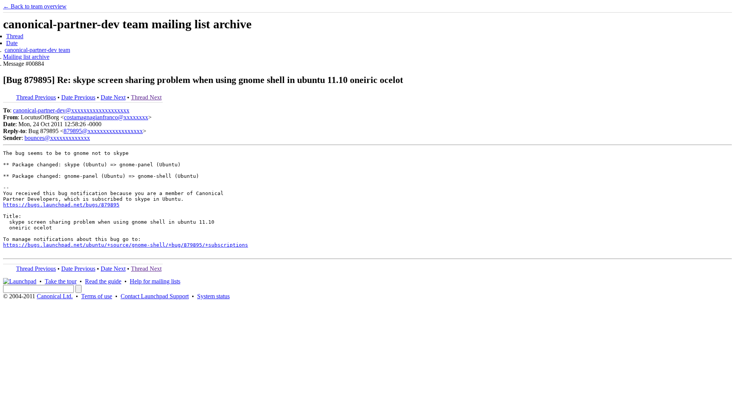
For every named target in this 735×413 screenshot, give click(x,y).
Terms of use (96, 296)
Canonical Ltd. (55, 296)
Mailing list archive (26, 57)
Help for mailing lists (155, 281)
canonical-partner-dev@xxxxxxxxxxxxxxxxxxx (71, 110)
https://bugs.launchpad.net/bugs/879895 (61, 205)
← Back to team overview (35, 6)
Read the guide (103, 281)
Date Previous (78, 97)
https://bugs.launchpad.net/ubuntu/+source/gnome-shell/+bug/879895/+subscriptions (125, 245)
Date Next (113, 97)
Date (12, 43)
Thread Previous (36, 97)
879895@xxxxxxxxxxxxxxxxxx (103, 131)
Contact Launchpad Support (155, 296)
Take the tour (61, 281)
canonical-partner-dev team (37, 50)
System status (213, 296)
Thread (14, 36)
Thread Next (146, 97)
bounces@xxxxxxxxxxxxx (57, 138)
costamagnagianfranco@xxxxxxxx (106, 117)
